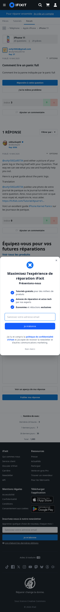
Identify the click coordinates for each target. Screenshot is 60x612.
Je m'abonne (30, 326)
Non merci (30, 348)
